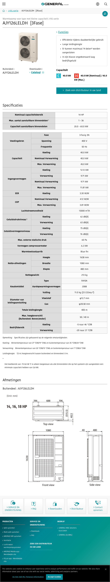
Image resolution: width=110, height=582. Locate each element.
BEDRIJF (61, 522)
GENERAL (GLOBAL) (65, 535)
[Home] (4, 10)
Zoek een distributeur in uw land (83, 90)
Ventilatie (7, 540)
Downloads (35, 531)
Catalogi (36, 72)
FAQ (32, 535)
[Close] (106, 569)
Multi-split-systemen (11, 532)
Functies (63, 32)
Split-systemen (9, 528)
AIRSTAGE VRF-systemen (12, 536)
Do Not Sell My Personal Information (28, 577)
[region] (55, 573)
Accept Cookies (54, 577)
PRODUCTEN (7, 522)
